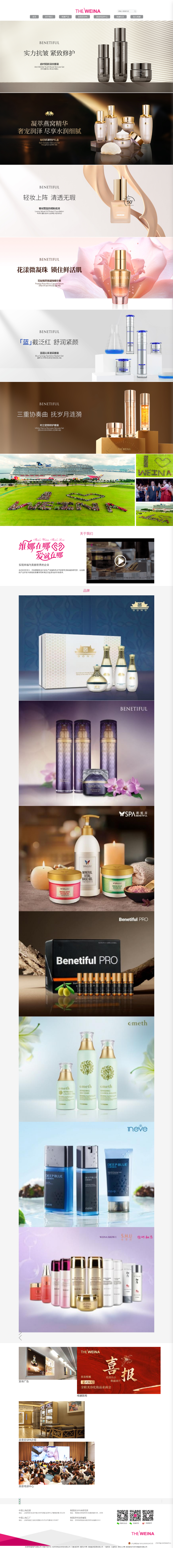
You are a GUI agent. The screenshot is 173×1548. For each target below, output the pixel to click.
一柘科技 (107, 1547)
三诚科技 (114, 1547)
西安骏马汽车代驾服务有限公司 (136, 1547)
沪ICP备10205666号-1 (163, 1543)
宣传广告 (24, 1381)
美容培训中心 (102, 17)
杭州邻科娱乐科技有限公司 (61, 1547)
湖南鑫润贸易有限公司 (95, 1547)
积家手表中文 (47, 1547)
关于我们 (49, 17)
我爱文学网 (83, 1547)
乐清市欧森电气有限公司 (33, 1547)
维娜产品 (65, 17)
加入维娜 (137, 17)
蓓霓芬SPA (82, 17)
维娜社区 (120, 17)
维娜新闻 (82, 1395)
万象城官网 (75, 1547)
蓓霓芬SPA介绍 (27, 1440)
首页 (34, 17)
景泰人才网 (121, 1547)
